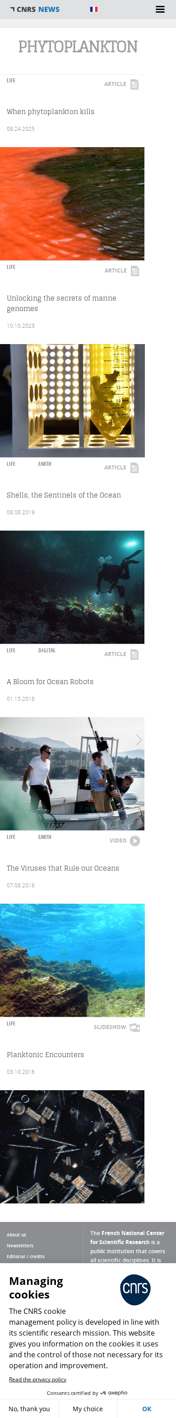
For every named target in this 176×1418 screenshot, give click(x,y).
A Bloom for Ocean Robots (50, 681)
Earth (44, 464)
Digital (47, 650)
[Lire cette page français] (93, 9)
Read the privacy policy (37, 1379)
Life (11, 80)
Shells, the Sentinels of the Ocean (64, 495)
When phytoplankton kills (51, 111)
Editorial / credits (26, 1256)
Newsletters (20, 1245)
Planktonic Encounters (45, 1054)
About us (16, 1234)
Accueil (45, 9)
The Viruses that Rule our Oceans (63, 868)
